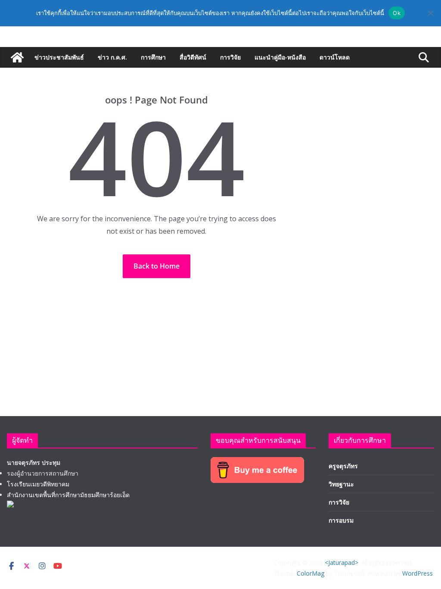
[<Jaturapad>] (17, 57)
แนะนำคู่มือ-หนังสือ (280, 57)
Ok (397, 12)
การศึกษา (153, 57)
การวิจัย (230, 57)
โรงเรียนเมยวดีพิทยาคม (38, 484)
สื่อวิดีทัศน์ (193, 57)
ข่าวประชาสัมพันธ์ (59, 57)
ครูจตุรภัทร (343, 466)
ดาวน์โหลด (335, 57)
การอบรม (341, 520)
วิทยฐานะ (341, 484)
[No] (430, 13)
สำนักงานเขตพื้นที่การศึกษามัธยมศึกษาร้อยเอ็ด (68, 495)
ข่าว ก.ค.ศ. (112, 57)
